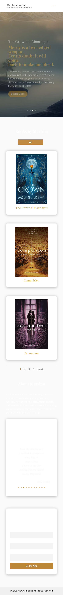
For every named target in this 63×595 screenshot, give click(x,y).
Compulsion (31, 280)
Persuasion (31, 353)
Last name (16, 541)
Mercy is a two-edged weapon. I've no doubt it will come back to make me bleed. (31, 52)
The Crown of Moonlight (32, 208)
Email (13, 552)
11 (44, 487)
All (30, 142)
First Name (16, 529)
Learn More (18, 90)
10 (42, 487)
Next (40, 369)
